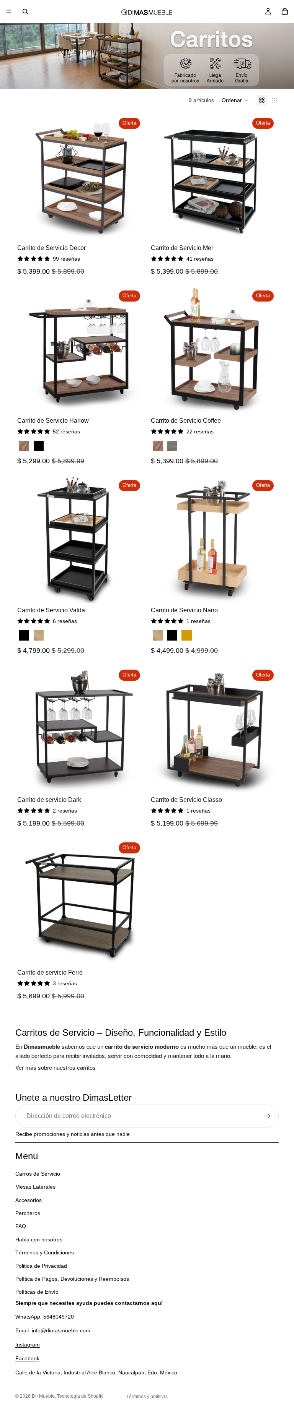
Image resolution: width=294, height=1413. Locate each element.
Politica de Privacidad (41, 1266)
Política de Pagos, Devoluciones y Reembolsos (72, 1279)
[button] (235, 100)
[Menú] (9, 11)
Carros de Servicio (37, 1174)
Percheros (27, 1213)
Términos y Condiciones (44, 1252)
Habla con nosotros (38, 1239)
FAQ (20, 1226)
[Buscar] (25, 11)
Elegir (137, 401)
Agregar (137, 228)
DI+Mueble (43, 1396)
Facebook (27, 1358)
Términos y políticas (147, 1396)
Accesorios (28, 1200)
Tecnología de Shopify (80, 1396)
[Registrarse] (267, 1116)
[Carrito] (284, 11)
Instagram (27, 1345)
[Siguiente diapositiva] (131, 177)
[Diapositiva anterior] (28, 177)
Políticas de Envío (37, 1292)
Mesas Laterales (35, 1187)
